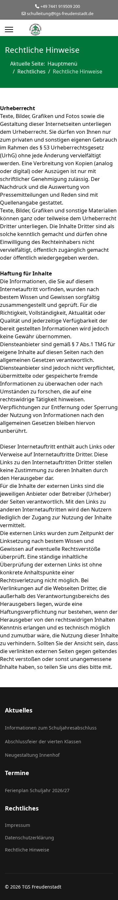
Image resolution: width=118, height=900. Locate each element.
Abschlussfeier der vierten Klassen (43, 741)
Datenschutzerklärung (29, 837)
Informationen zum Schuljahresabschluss (51, 728)
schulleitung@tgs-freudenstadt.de (60, 13)
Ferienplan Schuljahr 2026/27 (37, 790)
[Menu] (9, 29)
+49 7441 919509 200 (60, 6)
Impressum (17, 825)
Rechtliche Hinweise (27, 850)
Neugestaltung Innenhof (32, 755)
